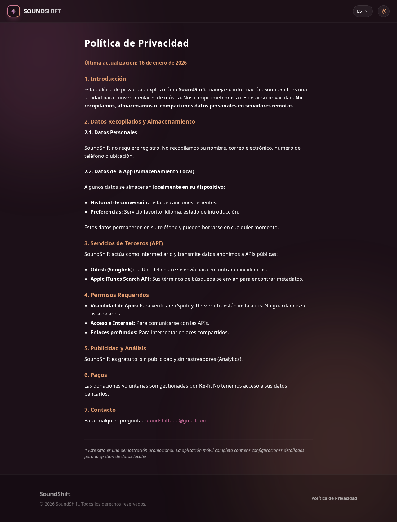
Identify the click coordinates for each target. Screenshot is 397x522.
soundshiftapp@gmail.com (175, 420)
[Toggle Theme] (384, 11)
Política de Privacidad (334, 498)
